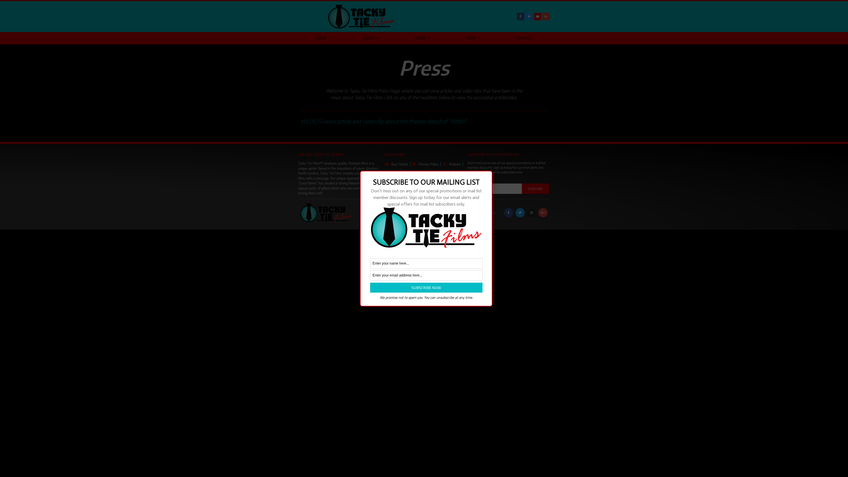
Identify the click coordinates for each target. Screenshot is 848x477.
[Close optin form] (486, 177)
